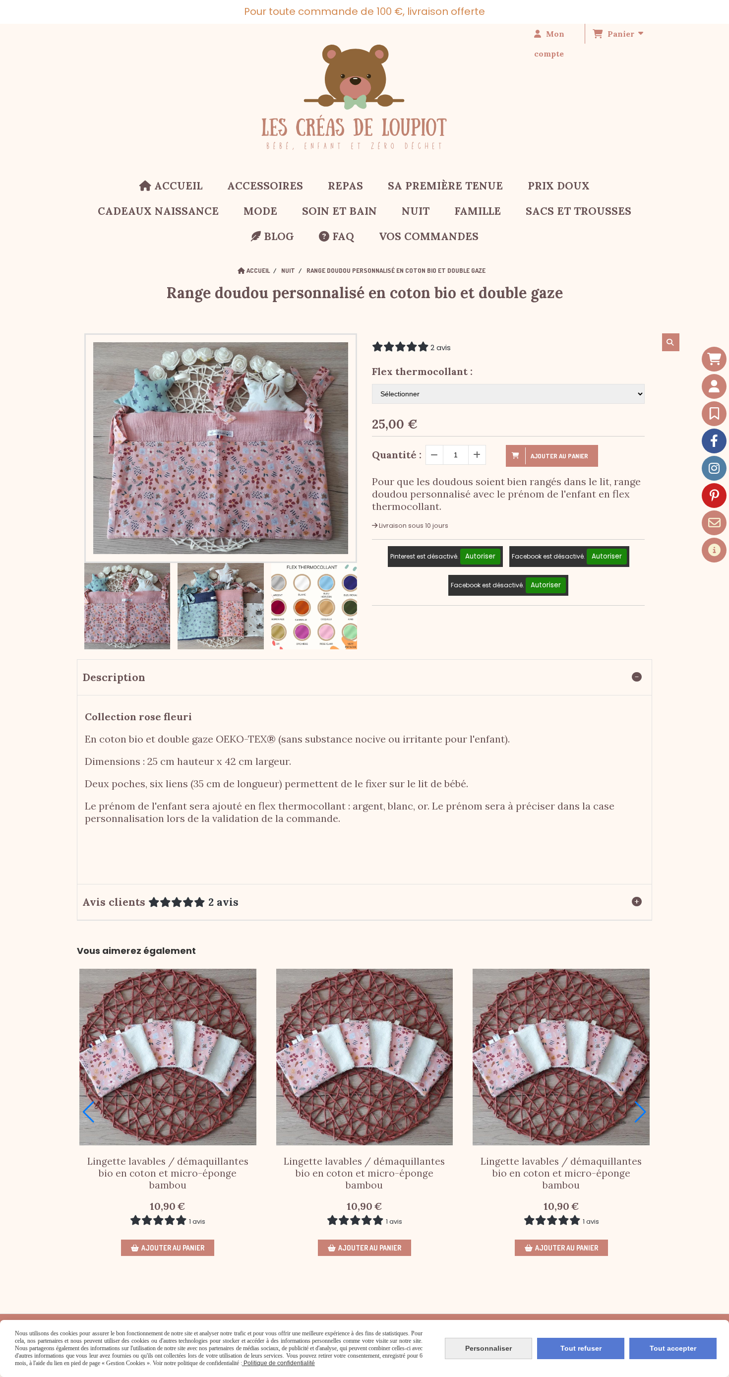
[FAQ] (714, 550)
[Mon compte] (714, 386)
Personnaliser (488, 1348)
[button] (88, 1112)
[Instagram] (714, 468)
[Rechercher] (670, 342)
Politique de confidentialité (278, 1363)
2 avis (440, 347)
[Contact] (714, 522)
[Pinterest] (714, 495)
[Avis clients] (714, 413)
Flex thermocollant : (422, 371)
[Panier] (714, 359)
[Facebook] (714, 441)
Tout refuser (581, 1348)
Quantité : (397, 454)
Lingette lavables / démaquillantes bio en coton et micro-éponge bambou (167, 1173)
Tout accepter (673, 1348)
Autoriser (480, 556)
